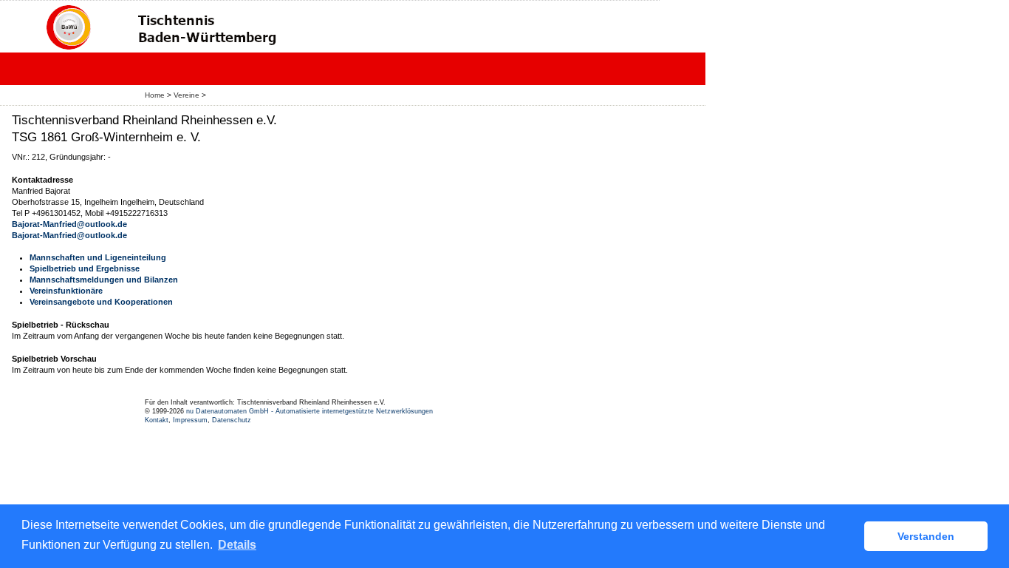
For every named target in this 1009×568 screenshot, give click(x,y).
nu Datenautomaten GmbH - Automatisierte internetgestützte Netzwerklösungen (309, 411)
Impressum (190, 420)
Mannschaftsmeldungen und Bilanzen (104, 279)
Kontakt (156, 420)
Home (155, 95)
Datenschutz (231, 420)
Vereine (186, 95)
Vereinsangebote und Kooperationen (101, 301)
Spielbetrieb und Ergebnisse (85, 268)
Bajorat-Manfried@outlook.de (69, 224)
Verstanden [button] (925, 536)
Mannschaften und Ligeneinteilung (98, 257)
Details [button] (237, 544)
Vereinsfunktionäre (66, 290)
